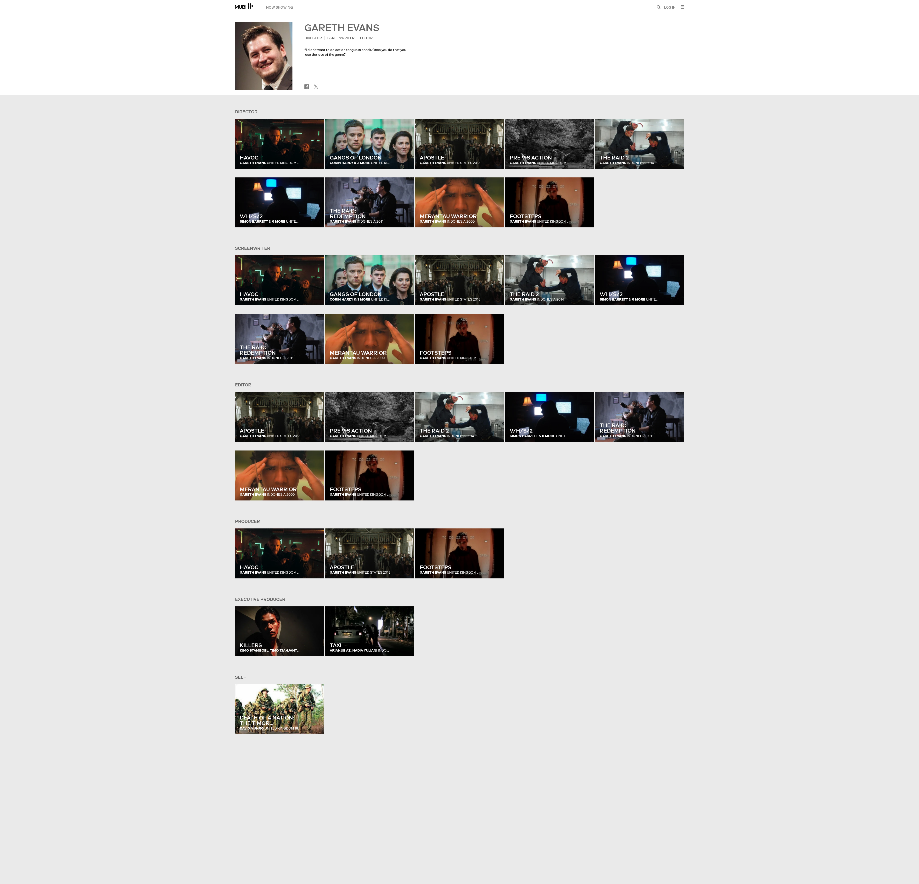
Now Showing (279, 7)
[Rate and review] (316, 160)
